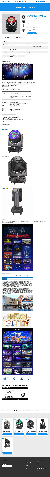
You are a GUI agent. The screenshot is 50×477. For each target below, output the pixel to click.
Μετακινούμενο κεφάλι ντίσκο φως (27, 410)
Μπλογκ (26, 1)
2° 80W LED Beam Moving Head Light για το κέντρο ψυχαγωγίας (7, 450)
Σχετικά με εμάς (19, 1)
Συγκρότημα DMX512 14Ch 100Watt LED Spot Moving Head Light (7, 432)
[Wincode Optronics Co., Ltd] (6, 1)
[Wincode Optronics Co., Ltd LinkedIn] (37, 470)
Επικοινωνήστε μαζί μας (34, 1)
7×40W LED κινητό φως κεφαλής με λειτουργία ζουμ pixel (31, 432)
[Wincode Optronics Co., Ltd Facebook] (43, 468)
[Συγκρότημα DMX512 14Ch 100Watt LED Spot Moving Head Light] (7, 424)
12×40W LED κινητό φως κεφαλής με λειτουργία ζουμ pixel (19, 432)
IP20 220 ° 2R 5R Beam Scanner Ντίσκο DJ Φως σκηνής (42, 432)
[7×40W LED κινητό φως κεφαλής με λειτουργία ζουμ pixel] (30, 424)
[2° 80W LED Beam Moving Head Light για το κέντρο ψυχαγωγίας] (7, 442)
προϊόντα (23, 1)
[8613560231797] (37, 468)
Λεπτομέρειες (7, 37)
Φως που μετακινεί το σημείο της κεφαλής (13, 410)
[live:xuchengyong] (39, 468)
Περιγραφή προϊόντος (19, 37)
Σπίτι (16, 1)
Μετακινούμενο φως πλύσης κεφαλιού (40, 410)
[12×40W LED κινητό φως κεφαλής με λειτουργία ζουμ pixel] (19, 424)
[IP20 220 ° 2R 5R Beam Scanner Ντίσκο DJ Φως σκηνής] (42, 424)
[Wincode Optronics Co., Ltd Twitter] (45, 468)
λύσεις (29, 1)
